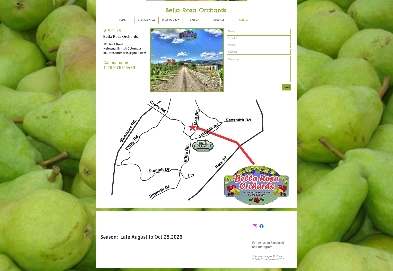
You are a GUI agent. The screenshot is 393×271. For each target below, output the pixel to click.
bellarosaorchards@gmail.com (124, 53)
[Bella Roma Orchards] (261, 226)
